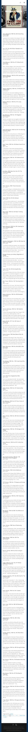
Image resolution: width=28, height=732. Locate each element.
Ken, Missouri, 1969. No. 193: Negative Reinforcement (12, 115)
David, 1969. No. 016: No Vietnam (11, 198)
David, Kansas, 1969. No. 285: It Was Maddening (11, 618)
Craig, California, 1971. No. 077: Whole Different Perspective (12, 563)
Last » (5, 717)
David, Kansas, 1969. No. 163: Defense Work (13, 157)
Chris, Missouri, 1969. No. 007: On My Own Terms (13, 442)
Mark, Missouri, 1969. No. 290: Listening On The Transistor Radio (13, 227)
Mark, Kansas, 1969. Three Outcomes (12, 186)
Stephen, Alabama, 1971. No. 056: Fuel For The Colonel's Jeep (14, 576)
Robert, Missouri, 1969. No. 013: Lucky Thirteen (12, 102)
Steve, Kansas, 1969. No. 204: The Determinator (11, 538)
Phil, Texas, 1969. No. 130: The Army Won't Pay (13, 281)
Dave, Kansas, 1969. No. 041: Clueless (12, 590)
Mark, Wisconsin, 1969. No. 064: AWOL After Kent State (13, 347)
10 (16, 715)
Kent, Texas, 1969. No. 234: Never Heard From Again (14, 145)
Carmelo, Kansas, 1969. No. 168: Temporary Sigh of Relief (13, 496)
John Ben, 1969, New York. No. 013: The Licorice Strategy (12, 171)
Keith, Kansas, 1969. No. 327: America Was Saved (13, 388)
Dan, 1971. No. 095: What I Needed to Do (12, 48)
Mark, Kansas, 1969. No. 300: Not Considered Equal (13, 416)
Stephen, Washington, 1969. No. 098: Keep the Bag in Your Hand (14, 241)
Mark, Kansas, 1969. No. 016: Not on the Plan (14, 686)
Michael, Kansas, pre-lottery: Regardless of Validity (13, 255)
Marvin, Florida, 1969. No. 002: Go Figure (12, 550)
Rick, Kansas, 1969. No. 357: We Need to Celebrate (12, 673)
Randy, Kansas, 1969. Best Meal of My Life (13, 334)
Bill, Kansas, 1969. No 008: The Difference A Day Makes (13, 511)
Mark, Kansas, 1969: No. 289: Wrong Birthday (14, 647)
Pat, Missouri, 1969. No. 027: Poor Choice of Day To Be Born (13, 401)
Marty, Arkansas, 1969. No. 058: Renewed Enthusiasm (13, 295)
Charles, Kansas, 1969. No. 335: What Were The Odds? (13, 633)
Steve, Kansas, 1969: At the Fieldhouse (12, 470)
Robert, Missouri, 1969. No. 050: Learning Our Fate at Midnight (14, 76)
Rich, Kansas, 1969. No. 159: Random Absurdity (14, 659)
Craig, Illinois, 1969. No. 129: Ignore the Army (13, 700)
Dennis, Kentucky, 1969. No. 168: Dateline (13, 309)
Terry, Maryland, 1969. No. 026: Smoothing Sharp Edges (13, 34)
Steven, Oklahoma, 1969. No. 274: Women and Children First (14, 89)
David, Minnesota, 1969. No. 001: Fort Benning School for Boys (14, 130)
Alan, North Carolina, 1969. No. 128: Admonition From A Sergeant (11, 457)
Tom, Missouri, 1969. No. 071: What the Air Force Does (13, 62)
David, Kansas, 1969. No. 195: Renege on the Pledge (13, 429)
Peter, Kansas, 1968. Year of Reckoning (12, 525)
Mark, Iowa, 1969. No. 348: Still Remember (13, 604)
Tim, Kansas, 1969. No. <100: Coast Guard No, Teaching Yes (14, 361)
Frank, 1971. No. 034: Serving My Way (12, 269)
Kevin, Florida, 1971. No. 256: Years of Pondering (12, 321)
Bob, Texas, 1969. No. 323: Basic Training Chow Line (13, 212)
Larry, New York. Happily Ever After (11, 376)
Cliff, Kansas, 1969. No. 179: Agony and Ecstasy (14, 482)
